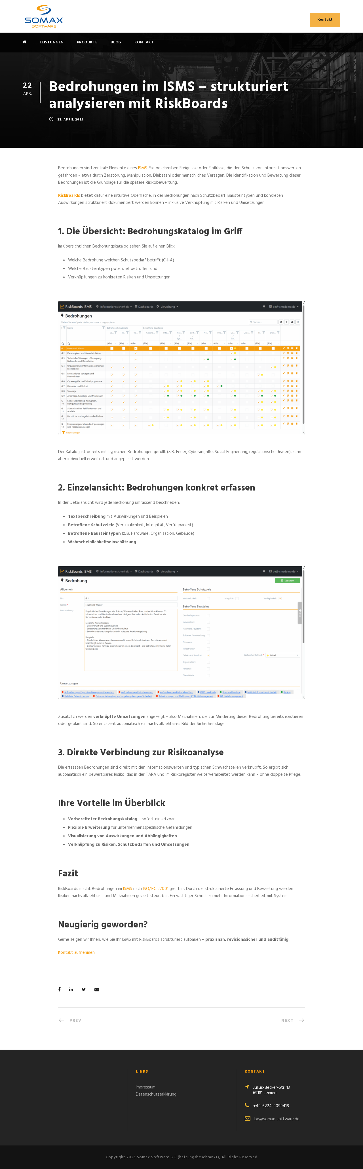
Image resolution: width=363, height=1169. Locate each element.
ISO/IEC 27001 (155, 888)
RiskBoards (69, 195)
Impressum (145, 1087)
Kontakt (325, 20)
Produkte (87, 42)
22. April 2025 (70, 119)
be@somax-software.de (276, 1119)
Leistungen (52, 42)
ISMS (142, 168)
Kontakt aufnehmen (76, 952)
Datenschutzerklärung (156, 1094)
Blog (116, 42)
